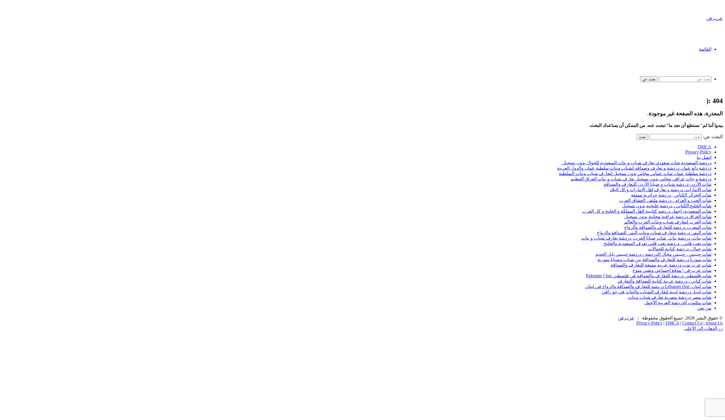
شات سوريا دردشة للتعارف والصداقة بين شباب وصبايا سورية (654, 259)
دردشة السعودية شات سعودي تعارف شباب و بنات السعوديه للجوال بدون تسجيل (636, 162)
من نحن (704, 308)
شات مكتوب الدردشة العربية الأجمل (677, 302)
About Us (714, 323)
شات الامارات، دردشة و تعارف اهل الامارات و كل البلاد (660, 189)
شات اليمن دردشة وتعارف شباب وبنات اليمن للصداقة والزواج (654, 232)
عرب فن (626, 317)
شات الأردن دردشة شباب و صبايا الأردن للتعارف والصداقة (657, 184)
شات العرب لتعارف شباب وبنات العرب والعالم (667, 221)
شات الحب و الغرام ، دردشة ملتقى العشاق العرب (665, 200)
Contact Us (692, 323)
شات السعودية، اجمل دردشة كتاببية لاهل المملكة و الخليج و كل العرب (646, 211)
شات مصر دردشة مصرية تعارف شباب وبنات (669, 297)
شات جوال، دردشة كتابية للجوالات (679, 248)
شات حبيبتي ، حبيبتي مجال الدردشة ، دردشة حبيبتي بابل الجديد (653, 254)
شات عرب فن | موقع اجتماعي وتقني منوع (672, 270)
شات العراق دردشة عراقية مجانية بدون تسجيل (667, 216)
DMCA (704, 146)
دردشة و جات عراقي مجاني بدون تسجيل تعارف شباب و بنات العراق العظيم (641, 178)
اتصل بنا (704, 157)
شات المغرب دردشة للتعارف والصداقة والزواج (667, 227)
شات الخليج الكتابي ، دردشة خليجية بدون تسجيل (666, 205)
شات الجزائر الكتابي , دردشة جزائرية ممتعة (671, 195)
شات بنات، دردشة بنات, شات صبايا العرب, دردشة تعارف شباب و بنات (646, 238)
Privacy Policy (698, 152)
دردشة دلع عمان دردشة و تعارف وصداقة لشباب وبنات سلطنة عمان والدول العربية (634, 168)
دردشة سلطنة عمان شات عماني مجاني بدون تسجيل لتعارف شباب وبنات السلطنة (635, 173)
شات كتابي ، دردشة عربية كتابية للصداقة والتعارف (664, 281)
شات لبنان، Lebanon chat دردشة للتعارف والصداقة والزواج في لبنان (648, 286)
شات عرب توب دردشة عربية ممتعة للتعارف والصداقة (661, 265)
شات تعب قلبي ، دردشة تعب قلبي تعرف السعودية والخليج (657, 243)
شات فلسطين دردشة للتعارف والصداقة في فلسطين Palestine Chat (648, 275)
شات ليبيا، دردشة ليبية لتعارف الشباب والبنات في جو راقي (656, 291)
